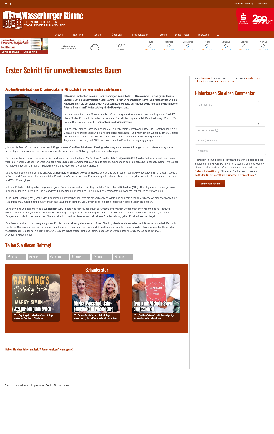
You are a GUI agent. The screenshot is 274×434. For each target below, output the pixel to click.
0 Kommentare (227, 81)
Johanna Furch (205, 78)
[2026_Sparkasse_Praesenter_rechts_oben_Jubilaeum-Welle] (255, 9)
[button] (217, 35)
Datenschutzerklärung (17, 385)
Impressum (37, 385)
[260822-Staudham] (36, 275)
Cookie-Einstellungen (57, 385)
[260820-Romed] (96, 275)
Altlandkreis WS (253, 78)
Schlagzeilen (200, 81)
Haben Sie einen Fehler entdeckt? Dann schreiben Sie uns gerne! (39, 349)
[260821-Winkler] (156, 275)
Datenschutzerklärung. (207, 171)
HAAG (216, 81)
